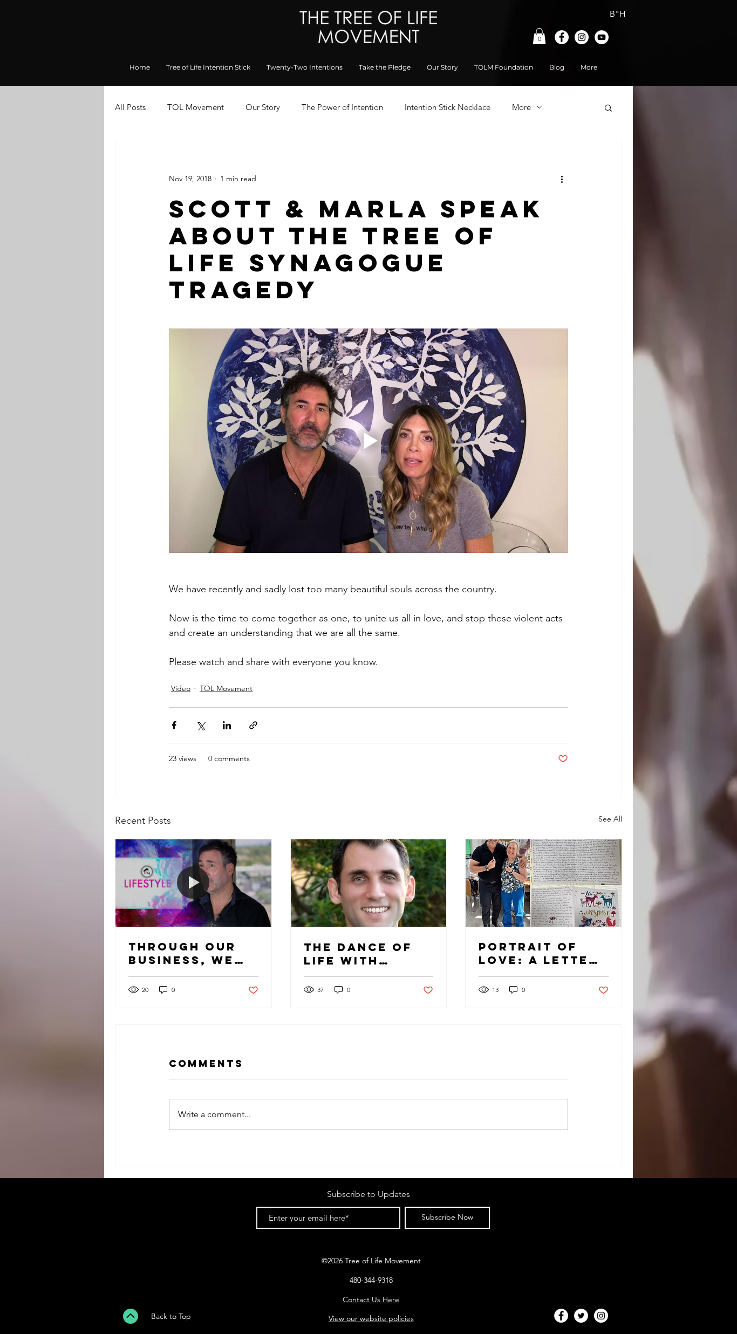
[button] (539, 36)
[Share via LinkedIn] (227, 725)
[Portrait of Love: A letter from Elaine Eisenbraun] (544, 883)
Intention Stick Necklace (447, 107)
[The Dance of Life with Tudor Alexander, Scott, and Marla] (369, 883)
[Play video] (368, 441)
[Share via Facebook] (174, 725)
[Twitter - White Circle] (581, 1316)
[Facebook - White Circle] (562, 37)
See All (610, 819)
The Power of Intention (342, 107)
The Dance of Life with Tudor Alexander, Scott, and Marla (358, 953)
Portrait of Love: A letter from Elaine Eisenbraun (538, 953)
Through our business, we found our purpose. (182, 953)
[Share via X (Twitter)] (200, 725)
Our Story (262, 107)
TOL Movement (195, 107)
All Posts (130, 107)
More (521, 107)
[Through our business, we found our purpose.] (193, 883)
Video (180, 688)
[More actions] (561, 179)
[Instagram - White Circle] (582, 37)
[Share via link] (253, 725)
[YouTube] (602, 37)
